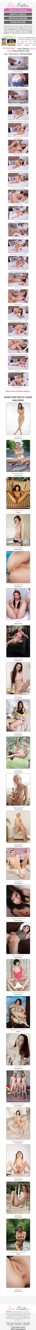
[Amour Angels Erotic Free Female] (18, 253)
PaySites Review (18, 18)
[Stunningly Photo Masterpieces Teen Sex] (18, 120)
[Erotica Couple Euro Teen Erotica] (18, 86)
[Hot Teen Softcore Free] (18, 236)
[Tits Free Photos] (18, 203)
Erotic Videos (18, 14)
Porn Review (18, 22)
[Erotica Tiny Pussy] (18, 336)
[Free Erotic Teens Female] (18, 186)
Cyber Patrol (10, 1324)
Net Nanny (18, 1324)
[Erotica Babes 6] (18, 302)
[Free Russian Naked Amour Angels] (18, 319)
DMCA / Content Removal (18, 1329)
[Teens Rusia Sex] (18, 136)
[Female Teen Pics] (18, 153)
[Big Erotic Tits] (18, 219)
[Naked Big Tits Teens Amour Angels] (18, 352)
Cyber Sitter (26, 1324)
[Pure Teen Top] (18, 286)
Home (6, 54)
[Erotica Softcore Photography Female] (18, 169)
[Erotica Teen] (18, 369)
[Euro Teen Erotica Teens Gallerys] (18, 269)
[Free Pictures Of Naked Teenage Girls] (18, 103)
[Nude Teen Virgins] (18, 70)
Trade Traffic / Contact (18, 1327)
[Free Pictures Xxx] (18, 386)
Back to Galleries (14, 54)
